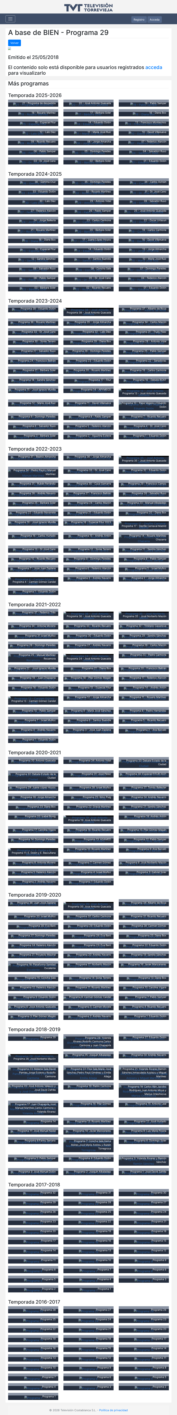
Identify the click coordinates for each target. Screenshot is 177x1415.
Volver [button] (14, 43)
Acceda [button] (155, 19)
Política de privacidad (113, 1410)
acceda (153, 67)
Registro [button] (139, 19)
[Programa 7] (88, 1271)
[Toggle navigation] (10, 18)
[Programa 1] (88, 1290)
